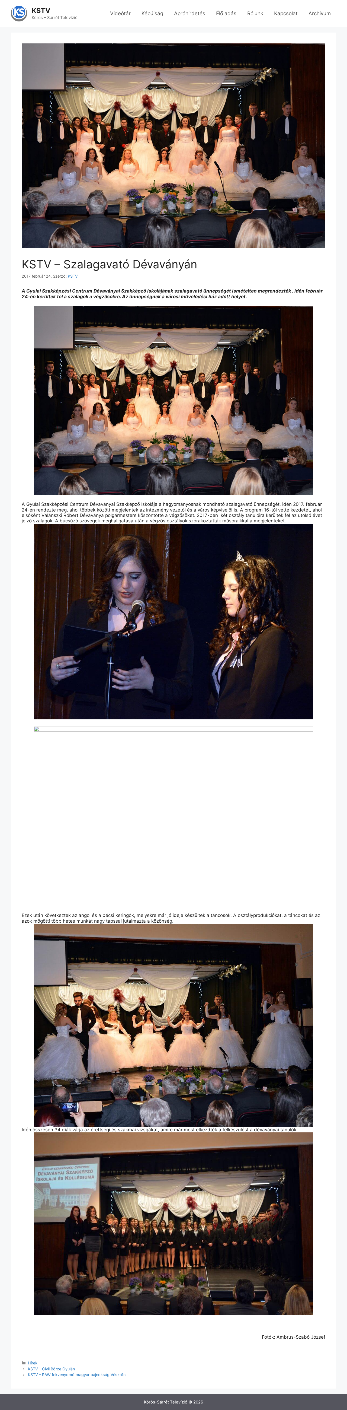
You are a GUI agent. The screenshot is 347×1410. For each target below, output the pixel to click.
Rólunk (255, 13)
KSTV (41, 11)
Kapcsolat (286, 13)
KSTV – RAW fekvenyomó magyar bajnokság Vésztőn (77, 1374)
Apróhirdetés (189, 13)
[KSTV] (19, 13)
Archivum (320, 13)
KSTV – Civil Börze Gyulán (51, 1369)
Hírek (32, 1363)
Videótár (120, 13)
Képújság (152, 13)
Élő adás (226, 13)
